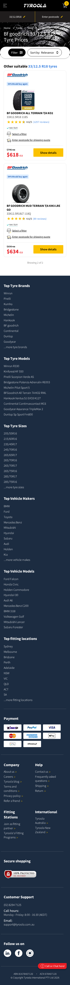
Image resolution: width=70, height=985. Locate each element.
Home (7, 28)
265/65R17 (10, 455)
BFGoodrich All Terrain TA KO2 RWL (25, 393)
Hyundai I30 (11, 595)
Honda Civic (11, 584)
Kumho (8, 304)
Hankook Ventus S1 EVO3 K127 (22, 398)
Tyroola (11, 781)
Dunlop (8, 336)
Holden (8, 549)
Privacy (12, 796)
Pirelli (7, 298)
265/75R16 (10, 471)
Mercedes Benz (13, 522)
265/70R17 (10, 465)
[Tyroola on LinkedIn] (7, 953)
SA (5, 694)
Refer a (12, 801)
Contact (41, 771)
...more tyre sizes (14, 487)
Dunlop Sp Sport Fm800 (18, 414)
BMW (7, 506)
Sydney (8, 646)
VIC (6, 678)
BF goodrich (11, 325)
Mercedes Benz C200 (16, 606)
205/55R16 (10, 433)
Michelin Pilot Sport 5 (17, 387)
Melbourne (10, 652)
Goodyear (10, 341)
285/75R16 (10, 482)
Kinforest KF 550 (14, 371)
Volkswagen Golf (14, 616)
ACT (6, 689)
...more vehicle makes (17, 560)
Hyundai (9, 533)
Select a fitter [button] (19, 134)
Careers (8, 776)
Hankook (9, 320)
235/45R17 (10, 444)
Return (39, 791)
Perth (7, 662)
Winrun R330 (11, 366)
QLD (6, 684)
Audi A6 (8, 600)
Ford (7, 511)
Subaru (8, 538)
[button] (35, 122)
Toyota (8, 517)
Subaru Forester (13, 627)
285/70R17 (10, 476)
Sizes (30, 28)
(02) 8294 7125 (12, 905)
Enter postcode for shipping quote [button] (31, 140)
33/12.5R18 (44, 28)
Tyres (19, 28)
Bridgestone (11, 309)
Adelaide (9, 668)
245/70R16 (10, 449)
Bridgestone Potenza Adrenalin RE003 (27, 382)
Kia (6, 554)
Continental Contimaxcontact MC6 (25, 403)
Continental (11, 331)
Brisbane (9, 657)
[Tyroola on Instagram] (30, 953)
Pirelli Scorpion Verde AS (19, 377)
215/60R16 (10, 439)
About (9, 771)
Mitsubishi (10, 527)
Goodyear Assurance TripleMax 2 (23, 409)
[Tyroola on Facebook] (18, 953)
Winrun (8, 293)
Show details (48, 152)
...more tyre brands (15, 347)
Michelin (9, 315)
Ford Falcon (11, 579)
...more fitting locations (18, 700)
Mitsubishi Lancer (14, 622)
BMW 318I (9, 611)
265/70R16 (10, 460)
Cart (68, 3)
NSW (6, 673)
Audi (6, 544)
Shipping (40, 786)
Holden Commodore (16, 590)
